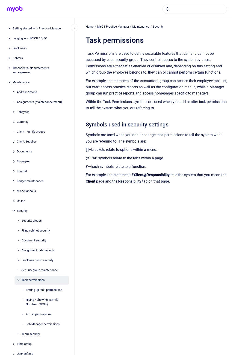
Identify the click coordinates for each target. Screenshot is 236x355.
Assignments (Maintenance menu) (39, 102)
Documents (24, 151)
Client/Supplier (26, 141)
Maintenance (21, 82)
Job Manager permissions (43, 324)
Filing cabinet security (35, 230)
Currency (22, 121)
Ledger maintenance (30, 181)
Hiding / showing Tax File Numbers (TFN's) (42, 302)
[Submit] (167, 9)
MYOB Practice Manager (113, 26)
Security (22, 210)
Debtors (17, 58)
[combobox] (195, 9)
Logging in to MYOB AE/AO (29, 38)
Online (21, 201)
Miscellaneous (26, 191)
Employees (19, 48)
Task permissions (33, 280)
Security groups (31, 220)
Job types (23, 112)
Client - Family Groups (31, 131)
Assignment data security (38, 250)
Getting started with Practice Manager (37, 28)
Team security (30, 334)
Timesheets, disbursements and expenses (30, 70)
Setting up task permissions (44, 290)
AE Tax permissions (38, 314)
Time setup (24, 344)
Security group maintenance (39, 270)
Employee (23, 161)
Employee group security (37, 260)
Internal (22, 171)
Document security (33, 240)
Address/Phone (27, 92)
